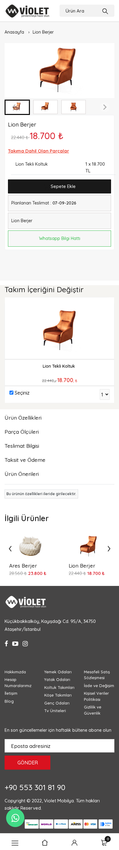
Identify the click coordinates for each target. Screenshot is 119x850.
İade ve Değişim (99, 685)
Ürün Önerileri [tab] (22, 474)
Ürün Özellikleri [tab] (23, 417)
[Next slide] (105, 107)
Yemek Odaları (58, 671)
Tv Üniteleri (55, 710)
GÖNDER (27, 763)
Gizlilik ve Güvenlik (92, 710)
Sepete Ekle (62, 186)
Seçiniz (22, 393)
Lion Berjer (43, 32)
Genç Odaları (57, 703)
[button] (45, 107)
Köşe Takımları (58, 695)
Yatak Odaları (57, 679)
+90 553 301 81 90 (35, 787)
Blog (9, 701)
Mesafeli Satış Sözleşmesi (97, 674)
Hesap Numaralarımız (18, 682)
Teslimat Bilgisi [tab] (22, 446)
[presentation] (10, 548)
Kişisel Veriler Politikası (96, 696)
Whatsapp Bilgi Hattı (59, 238)
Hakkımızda (15, 671)
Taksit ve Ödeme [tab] (25, 460)
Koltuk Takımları (59, 687)
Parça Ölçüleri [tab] (22, 432)
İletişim (11, 693)
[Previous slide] (14, 107)
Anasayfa (14, 32)
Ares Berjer (23, 565)
